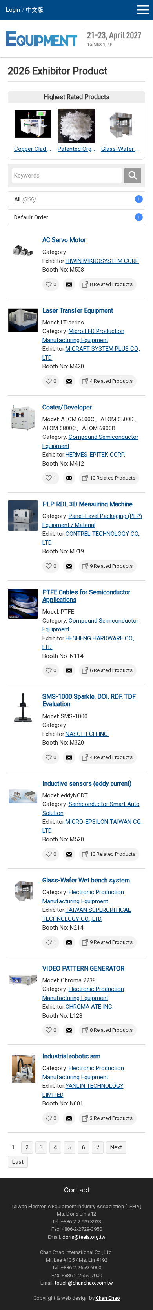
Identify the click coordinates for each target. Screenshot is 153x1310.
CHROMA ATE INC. (89, 1006)
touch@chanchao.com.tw (84, 1283)
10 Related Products (112, 478)
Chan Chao (108, 1298)
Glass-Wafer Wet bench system (86, 880)
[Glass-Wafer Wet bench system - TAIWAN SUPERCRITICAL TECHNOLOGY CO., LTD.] (23, 892)
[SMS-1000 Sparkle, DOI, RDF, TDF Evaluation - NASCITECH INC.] (23, 708)
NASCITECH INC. (87, 733)
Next (116, 1147)
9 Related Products (111, 566)
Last (18, 1161)
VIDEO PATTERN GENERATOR (83, 968)
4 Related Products (111, 381)
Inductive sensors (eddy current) (86, 783)
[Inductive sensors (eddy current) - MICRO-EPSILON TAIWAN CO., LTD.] (23, 795)
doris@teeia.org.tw (84, 1237)
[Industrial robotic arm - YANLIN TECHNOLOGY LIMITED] (23, 1068)
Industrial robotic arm (71, 1056)
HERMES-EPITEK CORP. (95, 454)
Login (13, 9)
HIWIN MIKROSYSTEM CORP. (102, 261)
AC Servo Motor (64, 240)
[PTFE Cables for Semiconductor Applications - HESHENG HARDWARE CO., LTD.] (23, 604)
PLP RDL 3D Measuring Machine (87, 504)
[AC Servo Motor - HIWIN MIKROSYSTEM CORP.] (23, 251)
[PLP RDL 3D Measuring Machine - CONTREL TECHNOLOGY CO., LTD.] (23, 515)
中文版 (35, 9)
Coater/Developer (67, 407)
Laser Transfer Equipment (77, 310)
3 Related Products (111, 1118)
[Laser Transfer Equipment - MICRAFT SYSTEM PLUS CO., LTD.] (23, 322)
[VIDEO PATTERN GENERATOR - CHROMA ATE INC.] (23, 980)
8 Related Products (111, 284)
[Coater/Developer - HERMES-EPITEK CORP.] (23, 419)
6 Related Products (111, 670)
